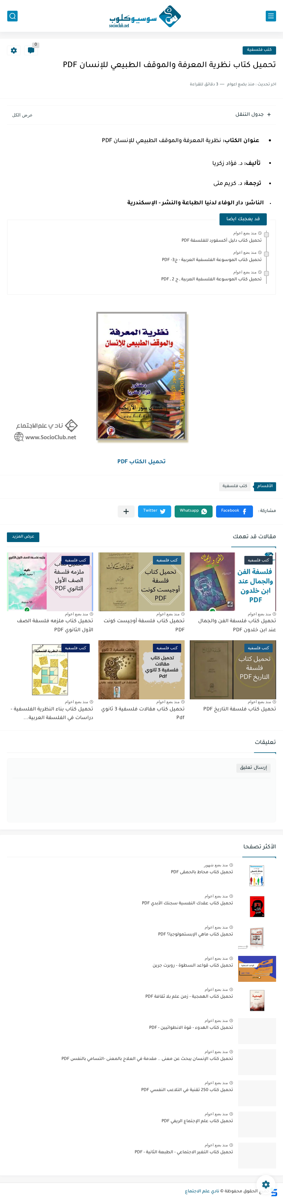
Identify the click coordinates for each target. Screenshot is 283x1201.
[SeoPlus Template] (274, 1192)
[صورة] (257, 875)
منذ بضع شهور (216, 865)
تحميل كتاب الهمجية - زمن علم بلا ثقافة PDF (189, 997)
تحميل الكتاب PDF (141, 462)
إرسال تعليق (253, 768)
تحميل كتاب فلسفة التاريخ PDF (239, 710)
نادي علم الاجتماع (202, 1191)
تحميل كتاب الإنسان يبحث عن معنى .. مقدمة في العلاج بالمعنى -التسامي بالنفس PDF (147, 1059)
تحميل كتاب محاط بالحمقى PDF (202, 872)
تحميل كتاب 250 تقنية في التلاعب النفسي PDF (187, 1090)
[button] (234, 511)
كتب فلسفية (259, 50)
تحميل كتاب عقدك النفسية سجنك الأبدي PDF (187, 903)
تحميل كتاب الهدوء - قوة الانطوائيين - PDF (191, 1028)
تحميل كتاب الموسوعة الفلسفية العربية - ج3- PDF (212, 260)
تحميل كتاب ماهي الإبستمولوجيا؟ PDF (195, 934)
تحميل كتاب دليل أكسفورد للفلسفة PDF (222, 241)
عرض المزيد (23, 537)
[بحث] (12, 16)
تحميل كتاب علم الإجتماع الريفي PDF (197, 1121)
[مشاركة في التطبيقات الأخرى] (126, 511)
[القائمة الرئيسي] (271, 16)
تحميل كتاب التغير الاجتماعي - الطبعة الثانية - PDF (184, 1152)
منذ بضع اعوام (244, 233)
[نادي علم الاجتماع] (141, 16)
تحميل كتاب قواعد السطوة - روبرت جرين (193, 965)
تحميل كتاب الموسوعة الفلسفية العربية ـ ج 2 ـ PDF (211, 279)
